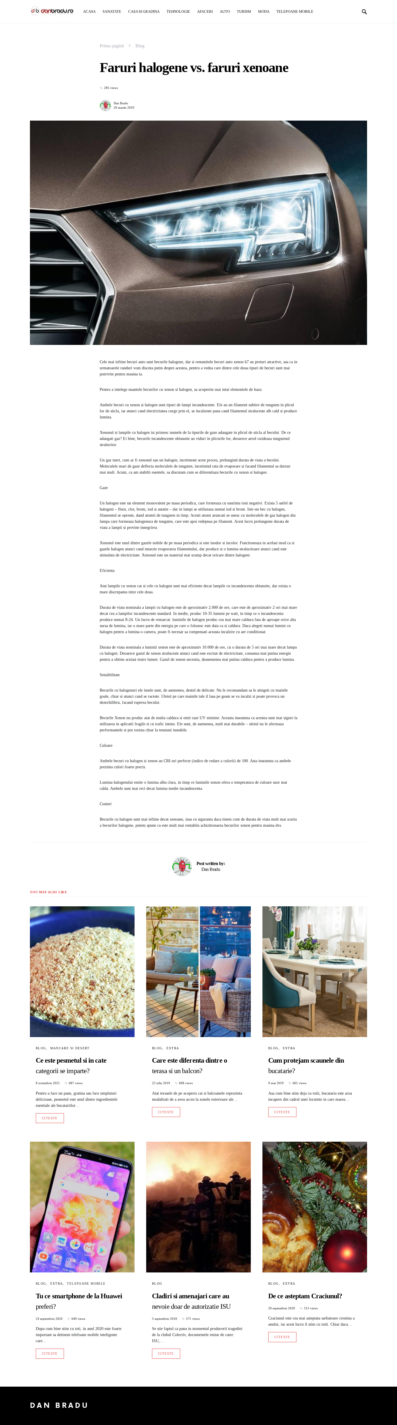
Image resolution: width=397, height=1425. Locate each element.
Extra (173, 1048)
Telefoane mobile (86, 1283)
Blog (139, 45)
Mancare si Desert (70, 1048)
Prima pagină (112, 45)
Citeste (50, 1118)
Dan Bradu (121, 103)
